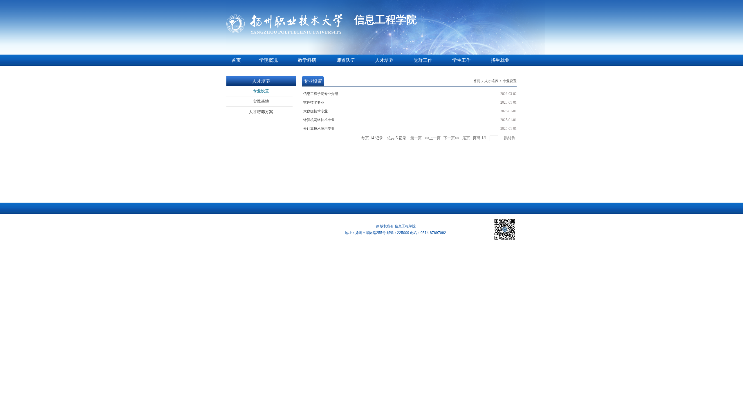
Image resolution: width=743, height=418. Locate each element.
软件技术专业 (313, 102)
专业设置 (510, 81)
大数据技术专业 (315, 111)
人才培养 (491, 81)
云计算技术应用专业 (319, 129)
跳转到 (510, 138)
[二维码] (505, 229)
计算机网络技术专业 (319, 120)
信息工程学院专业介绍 (320, 94)
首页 (476, 81)
